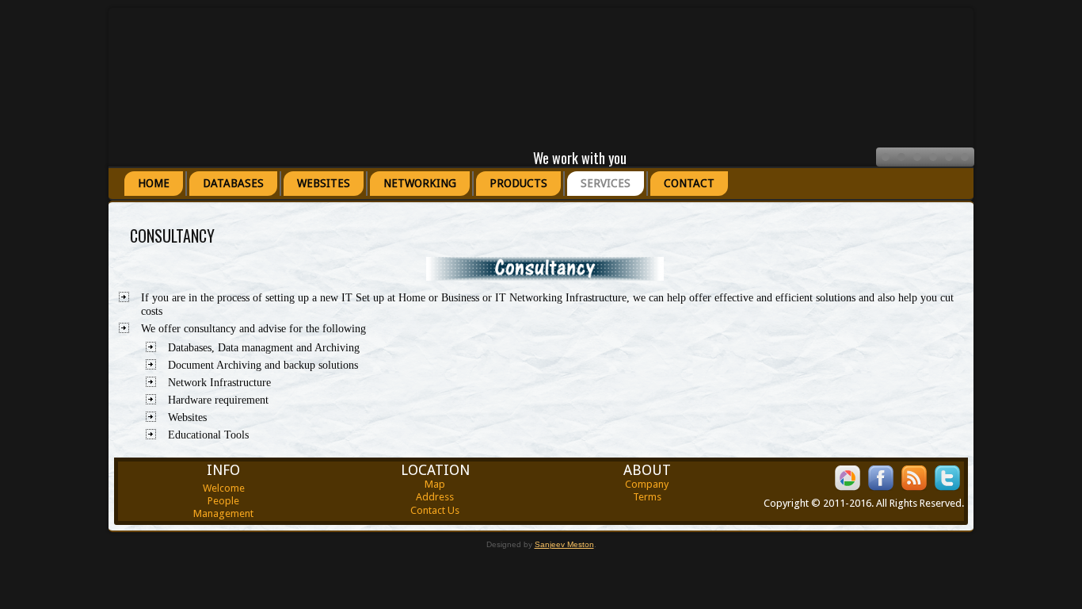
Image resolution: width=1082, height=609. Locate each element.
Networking (419, 183)
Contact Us (434, 510)
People (223, 501)
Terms (647, 497)
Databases (233, 183)
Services (606, 183)
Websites (323, 183)
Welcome (224, 488)
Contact (689, 183)
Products (518, 183)
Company (647, 484)
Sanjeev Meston (564, 544)
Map (435, 484)
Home (154, 183)
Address (435, 497)
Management (223, 513)
